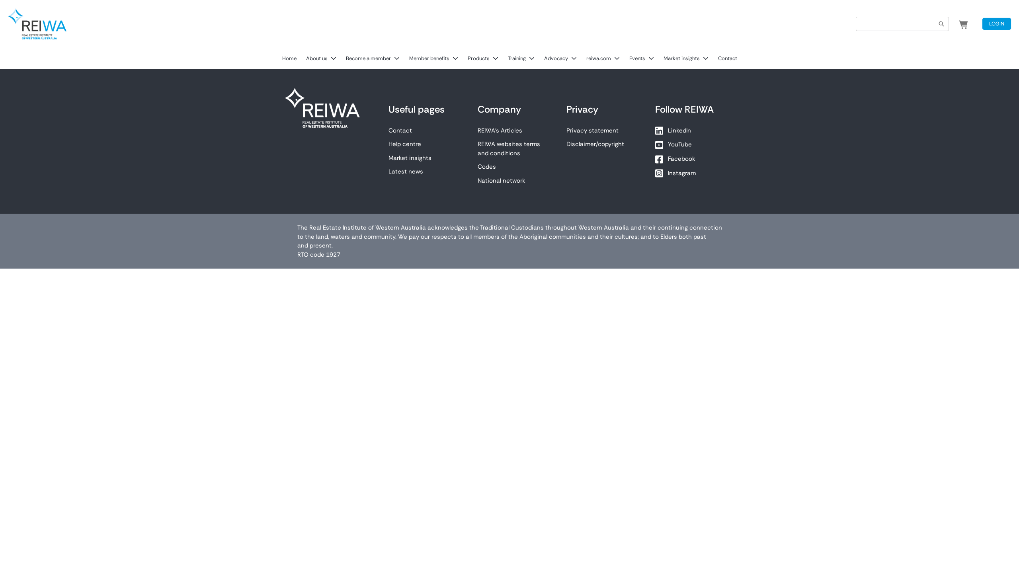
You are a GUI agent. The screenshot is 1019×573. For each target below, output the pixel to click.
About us (317, 58)
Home (289, 58)
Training (517, 58)
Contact (727, 58)
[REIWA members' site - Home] (37, 23)
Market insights (682, 58)
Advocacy (556, 58)
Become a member (368, 58)
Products (479, 58)
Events (637, 58)
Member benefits (429, 58)
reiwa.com (598, 58)
